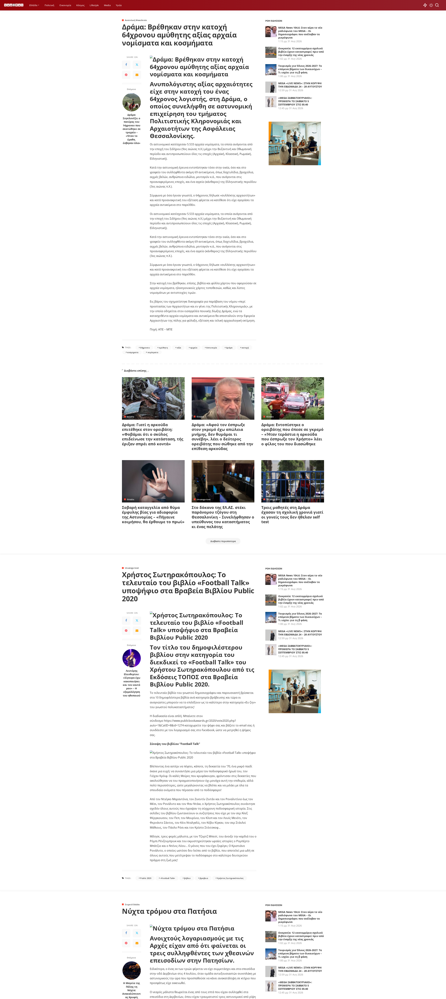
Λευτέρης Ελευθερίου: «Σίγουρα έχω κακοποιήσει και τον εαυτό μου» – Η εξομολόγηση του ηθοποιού (131, 683)
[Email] (137, 75)
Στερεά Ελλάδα (132, 904)
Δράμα (229, 347)
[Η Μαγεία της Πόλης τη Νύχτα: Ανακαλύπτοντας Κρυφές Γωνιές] (131, 970)
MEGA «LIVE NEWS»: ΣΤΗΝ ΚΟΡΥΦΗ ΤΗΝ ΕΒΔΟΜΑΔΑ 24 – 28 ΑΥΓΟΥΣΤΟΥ (300, 85)
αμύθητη (163, 347)
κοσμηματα (132, 352)
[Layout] (13, 5)
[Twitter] (137, 65)
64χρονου (145, 347)
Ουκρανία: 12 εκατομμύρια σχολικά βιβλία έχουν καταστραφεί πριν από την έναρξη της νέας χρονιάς (301, 52)
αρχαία (193, 347)
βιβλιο (187, 878)
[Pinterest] (126, 75)
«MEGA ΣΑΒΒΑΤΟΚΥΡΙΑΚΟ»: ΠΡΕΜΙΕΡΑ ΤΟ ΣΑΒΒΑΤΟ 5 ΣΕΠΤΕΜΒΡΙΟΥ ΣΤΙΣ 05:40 (295, 101)
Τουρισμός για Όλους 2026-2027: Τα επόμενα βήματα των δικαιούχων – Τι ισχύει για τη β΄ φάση (300, 69)
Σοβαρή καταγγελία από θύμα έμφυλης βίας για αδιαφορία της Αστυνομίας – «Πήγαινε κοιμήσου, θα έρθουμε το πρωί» (153, 514)
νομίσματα (153, 352)
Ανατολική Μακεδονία (136, 20)
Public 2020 (145, 878)
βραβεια (204, 878)
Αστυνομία (211, 347)
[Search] (437, 5)
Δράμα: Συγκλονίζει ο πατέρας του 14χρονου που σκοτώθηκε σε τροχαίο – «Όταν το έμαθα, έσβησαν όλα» (132, 129)
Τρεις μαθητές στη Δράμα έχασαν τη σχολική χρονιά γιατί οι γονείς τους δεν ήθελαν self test (292, 514)
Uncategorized (203, 499)
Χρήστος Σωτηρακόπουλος (230, 878)
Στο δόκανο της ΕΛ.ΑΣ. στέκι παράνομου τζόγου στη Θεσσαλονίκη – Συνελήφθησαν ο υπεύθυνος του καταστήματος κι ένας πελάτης (223, 517)
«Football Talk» (167, 878)
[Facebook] (126, 65)
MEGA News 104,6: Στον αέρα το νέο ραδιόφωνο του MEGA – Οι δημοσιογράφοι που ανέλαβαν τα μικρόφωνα (300, 32)
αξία (179, 347)
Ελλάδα (130, 417)
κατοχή (245, 347)
